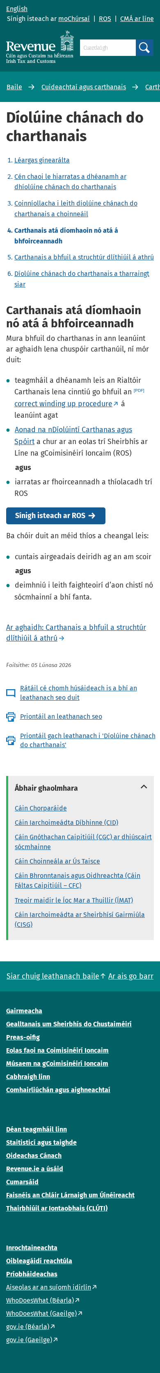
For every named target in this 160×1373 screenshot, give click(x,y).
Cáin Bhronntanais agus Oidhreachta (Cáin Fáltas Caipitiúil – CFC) (77, 880)
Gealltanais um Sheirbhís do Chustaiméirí (69, 1024)
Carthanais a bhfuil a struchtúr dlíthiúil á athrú (84, 257)
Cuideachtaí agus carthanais (83, 87)
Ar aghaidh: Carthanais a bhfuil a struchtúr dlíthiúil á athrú (76, 633)
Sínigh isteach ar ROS (50, 516)
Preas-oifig (23, 1037)
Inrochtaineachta (31, 1248)
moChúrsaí (74, 19)
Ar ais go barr (130, 976)
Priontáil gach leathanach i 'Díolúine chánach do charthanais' (87, 740)
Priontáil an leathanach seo (61, 716)
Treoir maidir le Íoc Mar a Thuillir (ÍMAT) (74, 900)
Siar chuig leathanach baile (53, 976)
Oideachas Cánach (34, 1156)
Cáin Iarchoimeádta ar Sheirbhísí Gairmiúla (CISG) (80, 919)
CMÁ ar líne (137, 19)
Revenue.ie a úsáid (34, 1169)
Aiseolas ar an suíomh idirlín (48, 1287)
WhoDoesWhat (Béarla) (40, 1300)
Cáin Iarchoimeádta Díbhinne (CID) (66, 823)
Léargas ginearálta (42, 160)
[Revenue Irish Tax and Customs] (40, 46)
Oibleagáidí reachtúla (39, 1261)
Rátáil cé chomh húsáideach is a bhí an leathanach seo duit (78, 692)
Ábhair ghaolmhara (46, 788)
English (16, 9)
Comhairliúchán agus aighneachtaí (58, 1090)
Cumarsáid (22, 1182)
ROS (105, 19)
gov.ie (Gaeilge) (29, 1340)
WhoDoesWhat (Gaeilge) (41, 1313)
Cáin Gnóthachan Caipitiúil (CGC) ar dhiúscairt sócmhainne (83, 842)
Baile (14, 87)
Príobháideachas (31, 1274)
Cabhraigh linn (28, 1077)
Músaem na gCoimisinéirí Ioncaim (57, 1063)
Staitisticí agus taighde (41, 1142)
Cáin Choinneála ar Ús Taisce (57, 861)
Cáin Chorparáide (41, 808)
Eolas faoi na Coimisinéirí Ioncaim (57, 1050)
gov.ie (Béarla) (27, 1327)
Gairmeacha (24, 1011)
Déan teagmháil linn (36, 1129)
